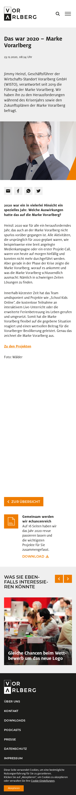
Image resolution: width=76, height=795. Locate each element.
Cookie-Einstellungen (43, 780)
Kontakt (11, 711)
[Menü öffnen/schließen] (68, 14)
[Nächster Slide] (68, 579)
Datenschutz (15, 749)
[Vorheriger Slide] (59, 579)
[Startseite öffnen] (20, 14)
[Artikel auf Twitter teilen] (38, 191)
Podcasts (12, 730)
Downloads (15, 720)
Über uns (12, 701)
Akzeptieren (14, 788)
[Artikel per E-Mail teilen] (8, 191)
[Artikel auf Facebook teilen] (18, 191)
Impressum (13, 758)
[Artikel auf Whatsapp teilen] (28, 191)
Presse (10, 739)
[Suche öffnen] (58, 14)
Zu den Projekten (17, 346)
